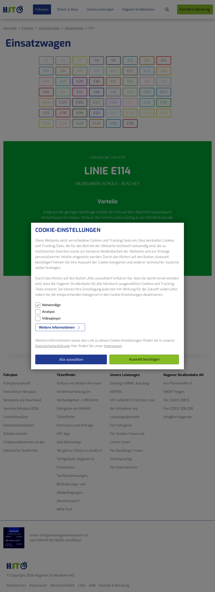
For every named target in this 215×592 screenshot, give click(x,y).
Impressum (113, 346)
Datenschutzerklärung (52, 346)
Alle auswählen (71, 359)
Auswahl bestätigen (144, 359)
